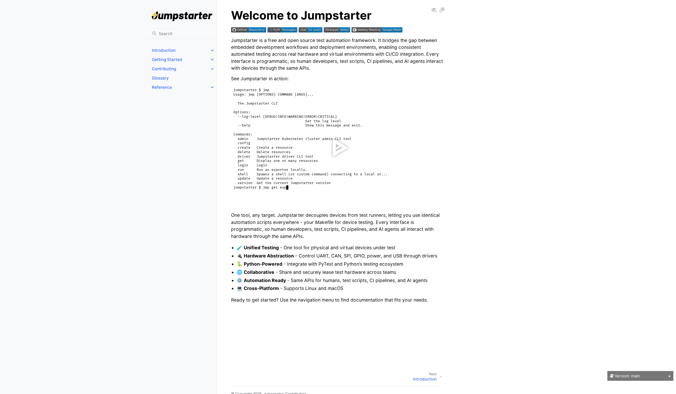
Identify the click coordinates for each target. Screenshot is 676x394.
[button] (235, 205)
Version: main (627, 375)
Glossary (160, 78)
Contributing (164, 68)
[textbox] (249, 205)
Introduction (164, 50)
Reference (162, 87)
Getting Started (167, 59)
